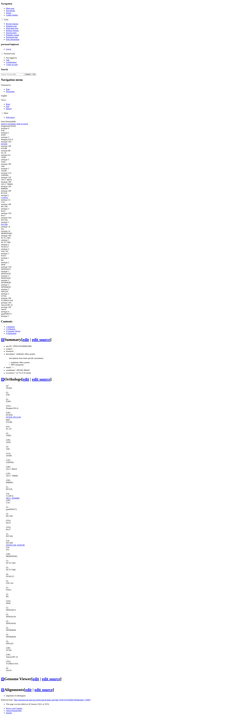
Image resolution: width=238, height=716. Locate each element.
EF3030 (4, 144)
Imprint (9, 713)
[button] (2, 19)
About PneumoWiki (14, 711)
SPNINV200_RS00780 (15, 545)
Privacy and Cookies (14, 708)
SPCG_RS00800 (12, 498)
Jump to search (22, 124)
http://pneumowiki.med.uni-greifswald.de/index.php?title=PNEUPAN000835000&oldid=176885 (52, 700)
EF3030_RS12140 (13, 417)
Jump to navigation (8, 124)
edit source (41, 339)
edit (26, 339)
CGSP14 (4, 198)
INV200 (4, 224)
